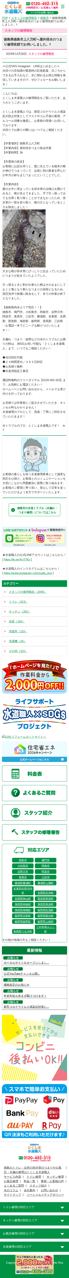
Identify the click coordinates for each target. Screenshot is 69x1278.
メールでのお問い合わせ (42, 12)
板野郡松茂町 (46, 910)
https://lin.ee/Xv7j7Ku (17, 559)
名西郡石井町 (46, 892)
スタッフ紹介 (38, 1185)
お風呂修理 (11, 1181)
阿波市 (46, 871)
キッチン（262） (20, 611)
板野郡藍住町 (46, 915)
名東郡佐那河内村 (22, 890)
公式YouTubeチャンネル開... (22, 973)
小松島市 (22, 865)
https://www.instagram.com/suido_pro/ (28, 573)
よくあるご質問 (14, 1185)
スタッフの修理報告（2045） (28, 591)
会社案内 (29, 1190)
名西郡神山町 (23, 898)
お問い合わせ (49, 1190)
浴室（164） (17, 621)
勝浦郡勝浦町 (23, 883)
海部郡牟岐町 (23, 904)
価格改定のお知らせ (17, 984)
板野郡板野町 (23, 921)
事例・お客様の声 (52, 1181)
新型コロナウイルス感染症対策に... (26, 1006)
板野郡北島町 (23, 915)
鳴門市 (46, 860)
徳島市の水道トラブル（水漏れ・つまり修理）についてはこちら (37, 510)
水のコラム (11, 1190)
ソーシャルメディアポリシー (45, 1194)
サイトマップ (12, 1194)
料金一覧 (29, 1181)
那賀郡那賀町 (46, 898)
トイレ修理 (34, 1176)
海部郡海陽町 (23, 910)
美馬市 (23, 877)
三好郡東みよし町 (45, 929)
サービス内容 (12, 1176)
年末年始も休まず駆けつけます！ (25, 995)
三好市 (46, 877)
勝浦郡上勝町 (46, 883)
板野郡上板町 (46, 921)
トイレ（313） (18, 601)
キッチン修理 (55, 1176)
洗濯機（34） (17, 641)
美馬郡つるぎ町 (22, 931)
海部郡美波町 (46, 904)
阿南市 (46, 865)
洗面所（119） (18, 631)
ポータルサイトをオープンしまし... (26, 962)
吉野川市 (22, 871)
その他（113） (18, 651)
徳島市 (23, 860)
